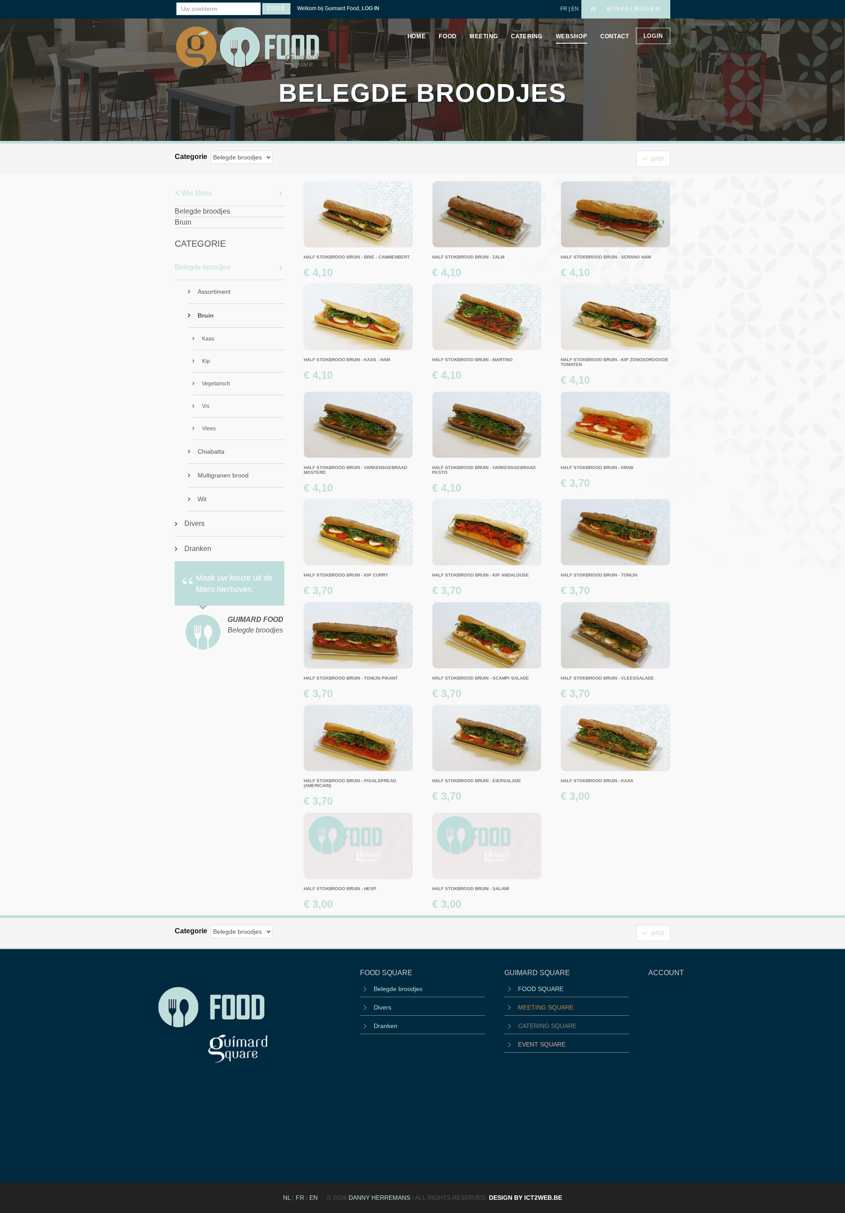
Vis (205, 406)
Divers (194, 523)
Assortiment (214, 291)
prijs (657, 158)
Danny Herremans (379, 1197)
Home (417, 36)
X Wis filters (193, 193)
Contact (614, 36)
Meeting (484, 36)
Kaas (208, 339)
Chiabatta (211, 451)
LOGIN (653, 36)
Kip (206, 361)
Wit (202, 499)
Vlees (209, 428)
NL (286, 1197)
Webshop (572, 36)
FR (563, 9)
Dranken (197, 548)
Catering (526, 36)
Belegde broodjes (202, 267)
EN (575, 9)
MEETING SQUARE (545, 1007)
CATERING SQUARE (547, 1025)
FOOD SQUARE (540, 988)
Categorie (192, 156)
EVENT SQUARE (542, 1044)
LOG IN (370, 8)
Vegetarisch (216, 384)
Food (447, 36)
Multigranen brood (223, 475)
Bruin (206, 315)
